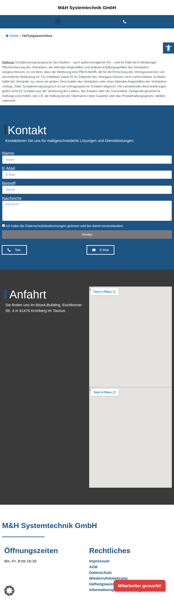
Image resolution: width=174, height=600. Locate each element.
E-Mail (9, 168)
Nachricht (11, 198)
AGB (93, 567)
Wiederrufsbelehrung (108, 578)
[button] (168, 47)
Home (14, 36)
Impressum (99, 561)
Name (8, 153)
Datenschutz (100, 572)
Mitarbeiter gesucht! (139, 585)
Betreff (8, 183)
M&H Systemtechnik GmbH (87, 7)
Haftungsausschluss (107, 584)
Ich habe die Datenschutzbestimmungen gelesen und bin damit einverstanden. (65, 226)
